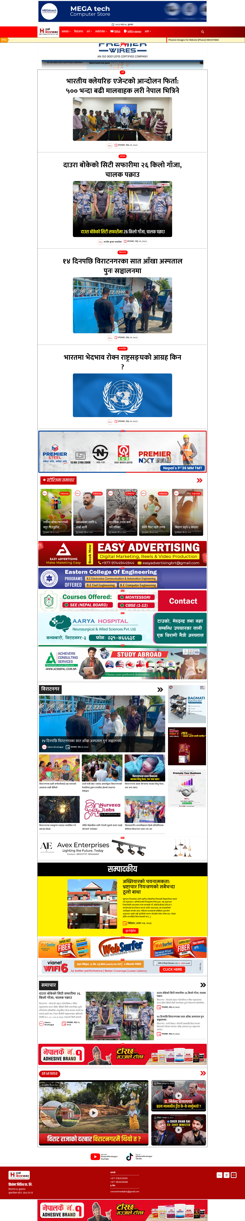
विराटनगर (78, 31)
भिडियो (115, 32)
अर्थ (88, 31)
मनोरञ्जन (100, 31)
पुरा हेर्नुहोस (131, 931)
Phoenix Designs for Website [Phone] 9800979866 (157, 40)
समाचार (65, 31)
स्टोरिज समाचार (132, 32)
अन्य (147, 31)
